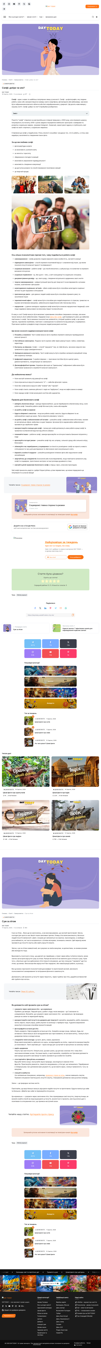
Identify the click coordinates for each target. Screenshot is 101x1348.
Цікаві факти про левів (42, 732)
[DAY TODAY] (50, 6)
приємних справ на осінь (55, 1075)
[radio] (43, 581)
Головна (4, 80)
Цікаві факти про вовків (61, 836)
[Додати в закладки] (29, 94)
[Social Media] (4, 4)
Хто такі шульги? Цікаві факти (45, 743)
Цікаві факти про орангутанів (14, 793)
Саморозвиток (18, 80)
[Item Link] (50, 671)
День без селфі (56, 317)
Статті (10, 80)
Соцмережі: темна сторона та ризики (35, 485)
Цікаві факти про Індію (60, 793)
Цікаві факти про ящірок (12, 836)
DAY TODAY (5, 92)
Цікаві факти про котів (42, 722)
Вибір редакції (22, 595)
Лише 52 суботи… (28, 991)
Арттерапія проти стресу (42, 1114)
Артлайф (74, 514)
